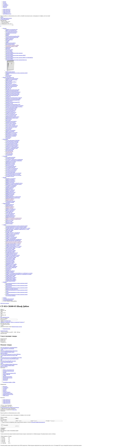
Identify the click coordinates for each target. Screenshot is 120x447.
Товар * (2, 420)
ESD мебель (5, 139)
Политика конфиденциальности (12, 407)
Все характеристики (4, 317)
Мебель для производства (8, 77)
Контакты (5, 6)
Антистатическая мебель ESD (9, 373)
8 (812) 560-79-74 (6, 9)
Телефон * (48, 420)
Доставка (5, 3)
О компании (5, 4)
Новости (5, 7)
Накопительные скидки (17, 326)
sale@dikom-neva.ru (7, 13)
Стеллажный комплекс (8, 300)
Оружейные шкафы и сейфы (9, 382)
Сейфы (4, 224)
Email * (32, 420)
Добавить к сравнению (5, 322)
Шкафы (4, 177)
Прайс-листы (6, 395)
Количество (3, 319)
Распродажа (5, 378)
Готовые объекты (6, 392)
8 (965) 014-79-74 (6, 12)
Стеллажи (5, 156)
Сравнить (22, 322)
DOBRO (5, 282)
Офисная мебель (6, 203)
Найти (1, 418)
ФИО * (17, 420)
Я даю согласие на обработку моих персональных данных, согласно (23, 422)
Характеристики (6, 328)
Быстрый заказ (7, 320)
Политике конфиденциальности (38, 422)
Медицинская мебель (7, 376)
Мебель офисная (6, 374)
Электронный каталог (7, 393)
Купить (2, 320)
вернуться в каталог (4, 303)
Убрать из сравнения (15, 322)
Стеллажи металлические (8, 298)
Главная (4, 297)
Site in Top (14, 409)
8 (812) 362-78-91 (6, 10)
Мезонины (5, 380)
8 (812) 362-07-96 (6, 11)
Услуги (4, 1)
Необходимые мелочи (7, 377)
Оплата (4, 2)
